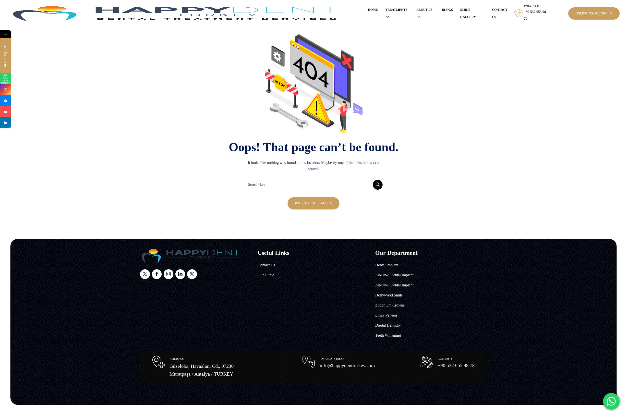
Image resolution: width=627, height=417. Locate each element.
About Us (424, 10)
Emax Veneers (386, 315)
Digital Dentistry (388, 325)
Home (373, 10)
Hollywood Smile (389, 295)
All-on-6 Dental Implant (394, 285)
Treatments (396, 10)
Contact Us (499, 13)
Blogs (447, 10)
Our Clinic (266, 275)
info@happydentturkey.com (347, 365)
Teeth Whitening (388, 335)
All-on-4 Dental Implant (394, 275)
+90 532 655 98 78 (456, 365)
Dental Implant (386, 265)
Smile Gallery (468, 13)
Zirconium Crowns (390, 305)
